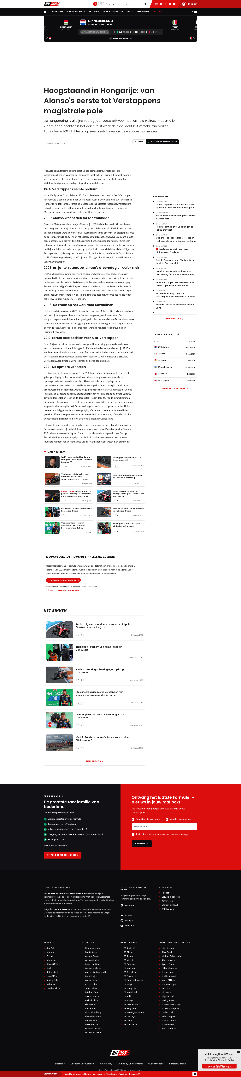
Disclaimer (60, 1063)
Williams (51, 984)
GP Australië (129, 948)
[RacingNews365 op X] (165, 4)
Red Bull (50, 948)
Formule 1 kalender (63, 909)
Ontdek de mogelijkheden (62, 855)
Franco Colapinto (93, 1028)
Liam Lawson (91, 1020)
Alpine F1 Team (54, 964)
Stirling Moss (168, 1000)
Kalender (94, 11)
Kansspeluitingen (177, 1063)
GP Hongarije (130, 988)
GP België (128, 984)
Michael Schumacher (172, 956)
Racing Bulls (52, 980)
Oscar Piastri (91, 980)
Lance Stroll (90, 1008)
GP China (128, 952)
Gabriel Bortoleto (93, 1032)
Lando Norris (91, 952)
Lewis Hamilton (92, 964)
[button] (66, 25)
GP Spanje (128, 1000)
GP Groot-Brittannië (133, 980)
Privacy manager (156, 1063)
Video (130, 11)
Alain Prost (167, 952)
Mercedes (53, 352)
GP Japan (128, 956)
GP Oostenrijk (130, 976)
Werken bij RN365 (170, 905)
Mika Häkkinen (168, 980)
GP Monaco (129, 968)
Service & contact (171, 897)
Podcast (118, 11)
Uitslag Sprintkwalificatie (94, 32)
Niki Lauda (166, 992)
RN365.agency (169, 909)
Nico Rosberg (168, 948)
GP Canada (129, 964)
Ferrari (76, 232)
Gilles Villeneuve (169, 968)
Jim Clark (166, 988)
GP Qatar (128, 1020)
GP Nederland (130, 992)
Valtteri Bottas (92, 996)
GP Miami (128, 960)
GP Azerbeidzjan (131, 1004)
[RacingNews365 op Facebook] (161, 4)
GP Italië (127, 996)
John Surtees (168, 1024)
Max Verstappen (76, 11)
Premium (157, 11)
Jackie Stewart (169, 976)
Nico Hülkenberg (93, 1012)
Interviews (143, 11)
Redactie (166, 893)
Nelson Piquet (168, 1016)
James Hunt (168, 972)
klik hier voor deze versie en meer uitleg (63, 590)
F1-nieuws (57, 11)
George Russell (92, 956)
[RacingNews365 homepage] (45, 11)
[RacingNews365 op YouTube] (174, 4)
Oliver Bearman (92, 1024)
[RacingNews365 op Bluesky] (170, 4)
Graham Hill (167, 1012)
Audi (49, 968)
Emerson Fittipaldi (170, 1008)
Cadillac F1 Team (55, 988)
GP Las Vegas (130, 1016)
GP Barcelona (130, 972)
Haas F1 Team (53, 976)
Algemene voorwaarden (82, 1063)
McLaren (51, 952)
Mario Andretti (169, 1028)
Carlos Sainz (91, 984)
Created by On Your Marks (130, 1063)
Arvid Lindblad (91, 1000)
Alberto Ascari (168, 960)
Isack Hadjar (91, 976)
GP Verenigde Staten (134, 1012)
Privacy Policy (105, 1063)
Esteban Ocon (92, 992)
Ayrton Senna (168, 964)
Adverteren (167, 901)
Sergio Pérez (91, 988)
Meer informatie (122, 38)
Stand (106, 11)
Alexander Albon (93, 1016)
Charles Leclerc (92, 960)
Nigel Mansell (168, 996)
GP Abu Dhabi (130, 1024)
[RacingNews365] (52, 4)
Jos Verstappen (169, 984)
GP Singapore (130, 1008)
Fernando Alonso (93, 968)
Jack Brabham (169, 1020)
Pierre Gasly (91, 1004)
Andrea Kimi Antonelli (95, 972)
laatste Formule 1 (57, 893)
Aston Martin (53, 972)
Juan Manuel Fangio (171, 1004)
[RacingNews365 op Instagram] (156, 4)
